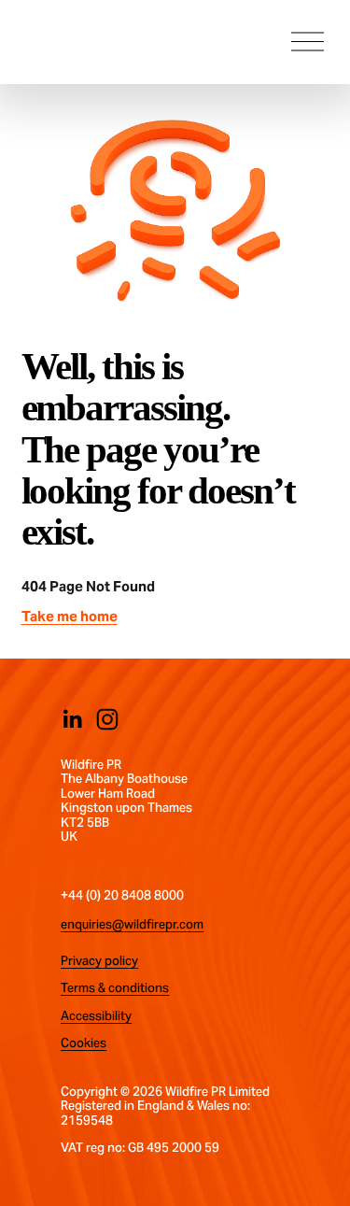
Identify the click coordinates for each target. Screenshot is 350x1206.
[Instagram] (107, 719)
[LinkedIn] (72, 719)
